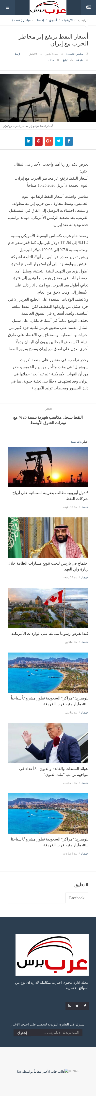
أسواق (53, 20)
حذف (51, 59)
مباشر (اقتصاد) (21, 20)
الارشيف (67, 20)
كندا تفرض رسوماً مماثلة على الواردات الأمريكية (49, 633)
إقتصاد (40, 20)
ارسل (17, 53)
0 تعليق (33, 53)
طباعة (79, 59)
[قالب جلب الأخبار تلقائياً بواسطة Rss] (42, 1071)
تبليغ (65, 59)
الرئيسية (83, 20)
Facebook (76, 898)
